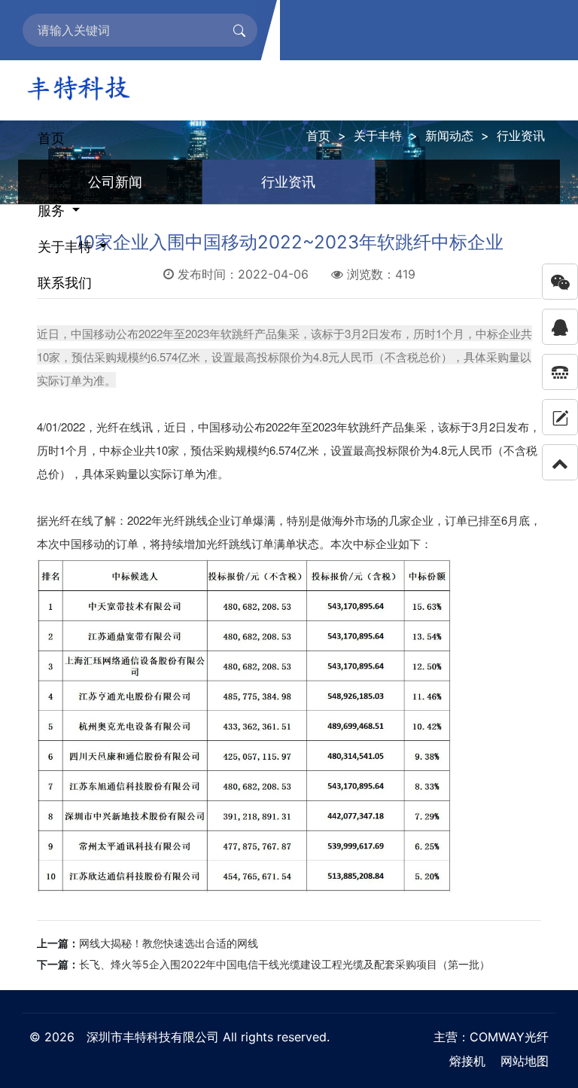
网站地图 (524, 1060)
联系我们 (65, 283)
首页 (51, 138)
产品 (53, 174)
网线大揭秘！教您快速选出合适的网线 (168, 943)
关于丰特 (67, 246)
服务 (53, 210)
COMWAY (497, 1036)
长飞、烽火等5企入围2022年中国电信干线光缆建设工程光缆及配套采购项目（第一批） (284, 964)
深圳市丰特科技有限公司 (153, 1036)
